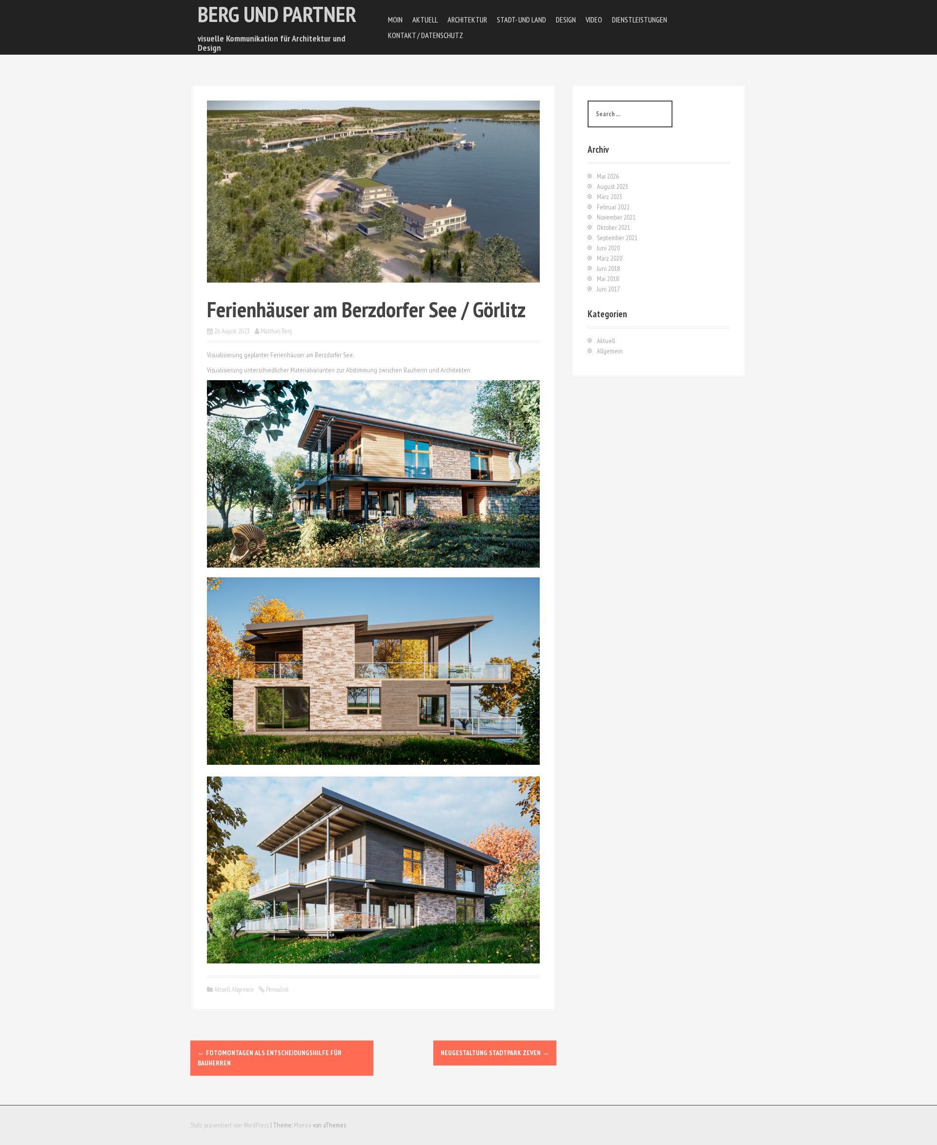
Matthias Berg (276, 331)
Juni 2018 (608, 268)
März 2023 (609, 196)
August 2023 (612, 186)
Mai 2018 (608, 278)
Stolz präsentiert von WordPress (229, 1125)
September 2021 (617, 237)
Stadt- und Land (521, 19)
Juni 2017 (608, 289)
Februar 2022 (613, 207)
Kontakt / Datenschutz (425, 35)
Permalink (276, 989)
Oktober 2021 (613, 227)
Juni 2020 (608, 248)
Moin (395, 19)
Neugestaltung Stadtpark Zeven (495, 1052)
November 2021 (616, 217)
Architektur (467, 19)
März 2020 (609, 258)
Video (594, 19)
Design (566, 19)
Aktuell (425, 19)
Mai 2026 (608, 176)
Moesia (302, 1125)
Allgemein (243, 989)
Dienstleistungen (639, 19)
